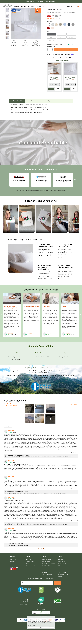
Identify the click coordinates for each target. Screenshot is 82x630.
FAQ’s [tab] (49, 101)
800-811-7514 (70, 6)
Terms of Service (62, 572)
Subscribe (57, 583)
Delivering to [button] (51, 46)
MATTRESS (16, 6)
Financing (28, 563)
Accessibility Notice (63, 574)
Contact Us (29, 559)
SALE (44, 6)
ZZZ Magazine (61, 565)
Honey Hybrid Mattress (47, 559)
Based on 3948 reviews (10, 405)
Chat (11, 563)
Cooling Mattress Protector (48, 563)
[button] (50, 18)
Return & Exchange (63, 568)
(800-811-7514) (13, 559)
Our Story (60, 559)
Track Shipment (30, 561)
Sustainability (61, 561)
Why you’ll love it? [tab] (17, 101)
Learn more (58, 89)
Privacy (60, 576)
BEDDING (39, 6)
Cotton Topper (45, 570)
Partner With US (62, 563)
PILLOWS (33, 6)
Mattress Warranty (30, 565)
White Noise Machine (47, 574)
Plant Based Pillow (46, 565)
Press (59, 570)
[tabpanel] (41, 109)
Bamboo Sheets (46, 561)
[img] (11, 430)
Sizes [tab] (64, 101)
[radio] (48, 24)
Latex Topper (45, 572)
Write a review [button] (73, 404)
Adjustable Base (25, 6)
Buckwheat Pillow (46, 568)
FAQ (27, 568)
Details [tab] (33, 101)
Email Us (12, 561)
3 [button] (41, 548)
